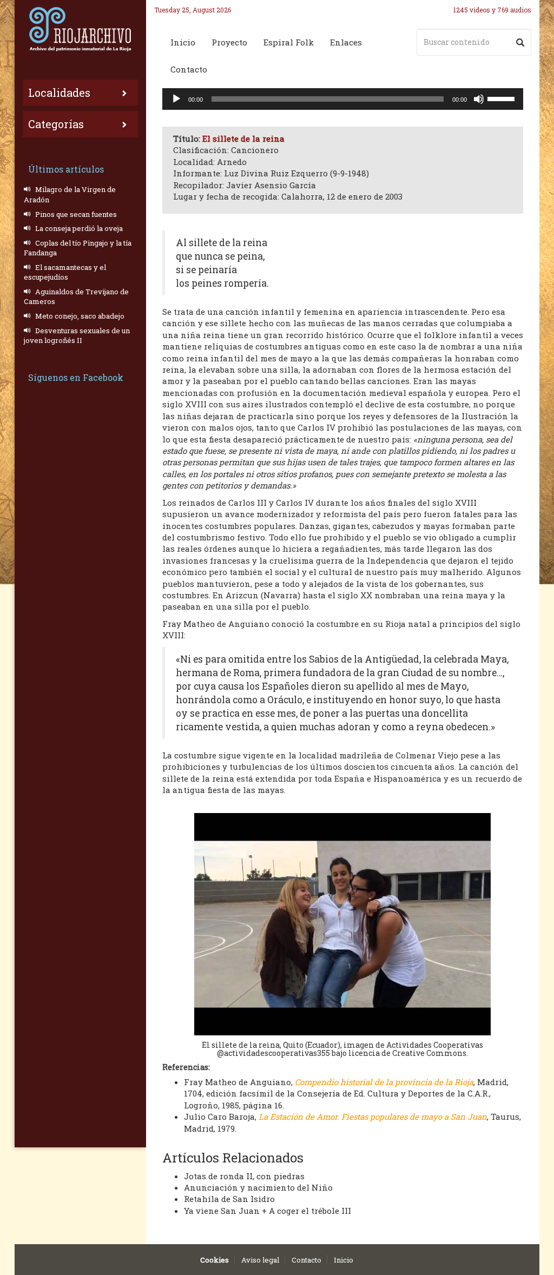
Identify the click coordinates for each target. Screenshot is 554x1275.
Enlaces (346, 42)
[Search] (520, 42)
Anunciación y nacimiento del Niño (258, 1187)
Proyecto (229, 42)
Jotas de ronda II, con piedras (244, 1176)
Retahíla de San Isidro (229, 1198)
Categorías (56, 124)
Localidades (59, 92)
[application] (343, 99)
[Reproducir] (176, 99)
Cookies (214, 1260)
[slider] (502, 98)
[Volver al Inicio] (80, 29)
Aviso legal (260, 1260)
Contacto (188, 69)
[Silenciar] (478, 99)
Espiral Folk (288, 42)
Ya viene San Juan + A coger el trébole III (267, 1210)
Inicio (182, 42)
